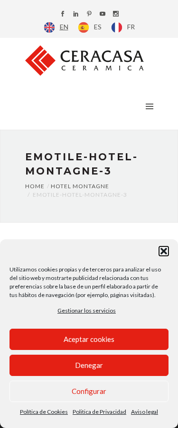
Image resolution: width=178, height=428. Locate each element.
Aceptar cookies (89, 339)
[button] (164, 251)
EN (64, 27)
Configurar (89, 391)
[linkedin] (76, 14)
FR (131, 27)
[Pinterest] (89, 14)
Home (35, 186)
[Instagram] (116, 14)
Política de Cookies (44, 411)
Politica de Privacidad (99, 411)
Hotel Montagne (80, 186)
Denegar (89, 365)
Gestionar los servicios (86, 310)
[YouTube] (102, 14)
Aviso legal (144, 411)
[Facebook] (63, 14)
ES (98, 27)
